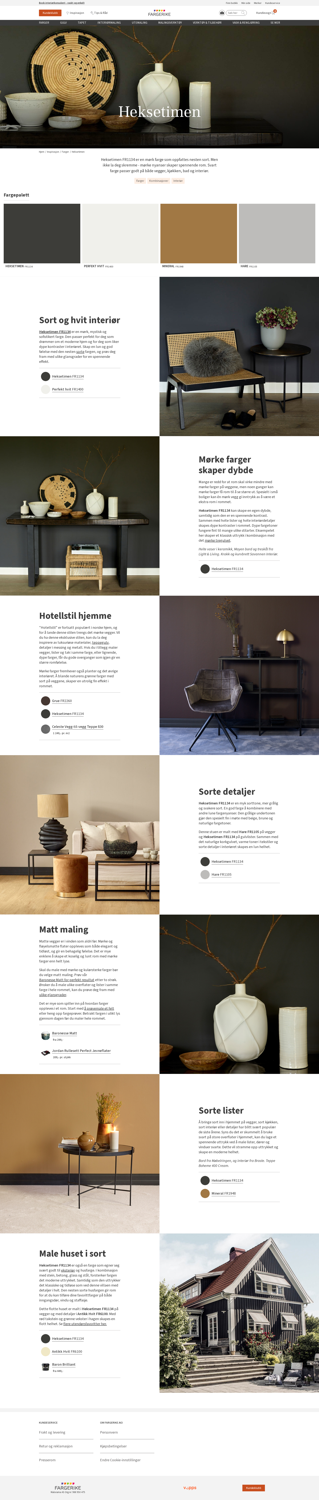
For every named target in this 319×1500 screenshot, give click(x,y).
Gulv (63, 23)
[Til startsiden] (159, 13)
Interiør (178, 181)
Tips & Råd (100, 13)
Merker (258, 3)
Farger (44, 23)
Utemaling (139, 23)
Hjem (41, 152)
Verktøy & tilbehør (207, 23)
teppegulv (100, 642)
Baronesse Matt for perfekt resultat (66, 980)
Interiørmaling (109, 23)
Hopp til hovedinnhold (14, 2)
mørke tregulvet (217, 540)
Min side (245, 3)
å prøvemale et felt (99, 1008)
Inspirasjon (77, 13)
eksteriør (68, 1270)
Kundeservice (272, 3)
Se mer (275, 23)
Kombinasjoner (158, 181)
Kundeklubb (50, 13)
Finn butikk (232, 3)
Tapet (82, 23)
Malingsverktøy (170, 23)
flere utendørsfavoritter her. (85, 1324)
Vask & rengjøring (246, 23)
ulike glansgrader (52, 994)
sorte (80, 351)
